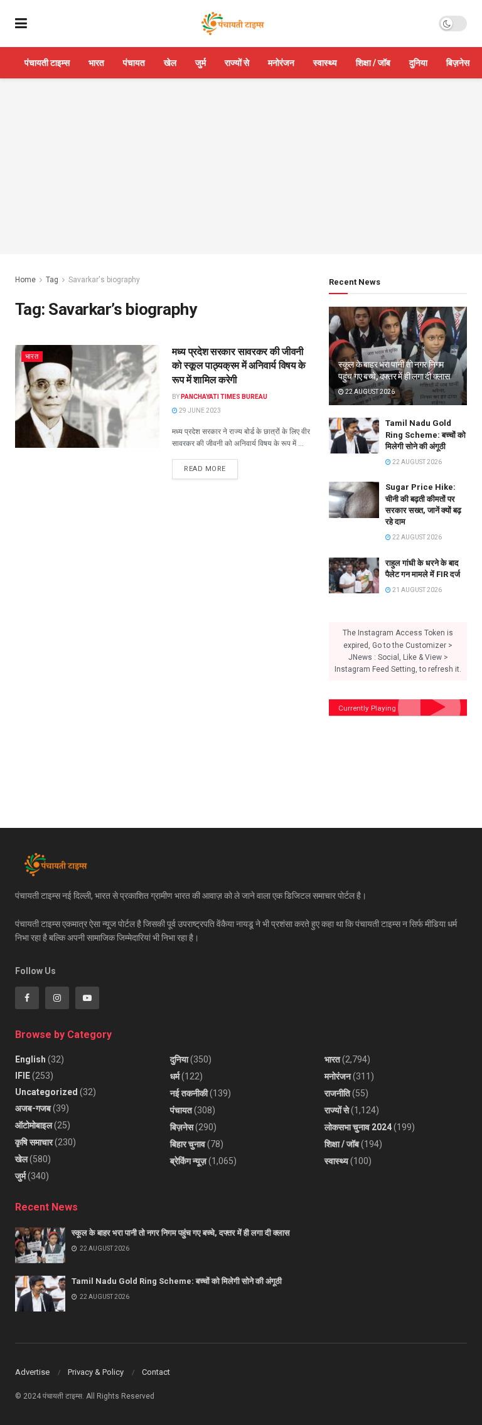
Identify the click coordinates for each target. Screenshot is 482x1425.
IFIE (22, 1076)
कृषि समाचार (34, 1142)
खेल (170, 63)
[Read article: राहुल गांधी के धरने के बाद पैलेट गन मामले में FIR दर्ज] (354, 575)
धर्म (174, 1076)
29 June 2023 (199, 410)
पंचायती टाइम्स (47, 63)
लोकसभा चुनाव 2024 (358, 1127)
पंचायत (134, 63)
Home (25, 279)
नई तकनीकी (189, 1093)
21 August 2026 (416, 589)
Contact (156, 1372)
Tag (52, 279)
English (30, 1059)
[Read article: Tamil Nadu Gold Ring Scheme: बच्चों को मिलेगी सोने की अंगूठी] (354, 435)
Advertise (32, 1372)
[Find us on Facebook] (27, 998)
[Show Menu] (21, 23)
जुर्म (200, 63)
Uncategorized (46, 1092)
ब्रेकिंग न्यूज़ (188, 1161)
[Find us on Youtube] (87, 998)
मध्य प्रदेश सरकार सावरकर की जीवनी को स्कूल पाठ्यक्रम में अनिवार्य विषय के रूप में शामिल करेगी (239, 366)
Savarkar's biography (104, 279)
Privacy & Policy (96, 1372)
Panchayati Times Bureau (224, 396)
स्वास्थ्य (325, 63)
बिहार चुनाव (187, 1144)
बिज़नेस (457, 63)
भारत (96, 63)
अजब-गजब (33, 1108)
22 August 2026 (369, 391)
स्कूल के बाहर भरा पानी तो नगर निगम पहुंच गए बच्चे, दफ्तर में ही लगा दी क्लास (182, 1232)
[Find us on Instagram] (57, 998)
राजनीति (337, 1093)
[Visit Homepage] (233, 24)
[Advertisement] (241, 166)
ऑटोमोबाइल (33, 1125)
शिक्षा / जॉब (373, 63)
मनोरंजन (281, 63)
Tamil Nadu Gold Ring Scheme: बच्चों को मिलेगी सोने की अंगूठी (425, 434)
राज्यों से (237, 63)
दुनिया (418, 63)
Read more (211, 466)
